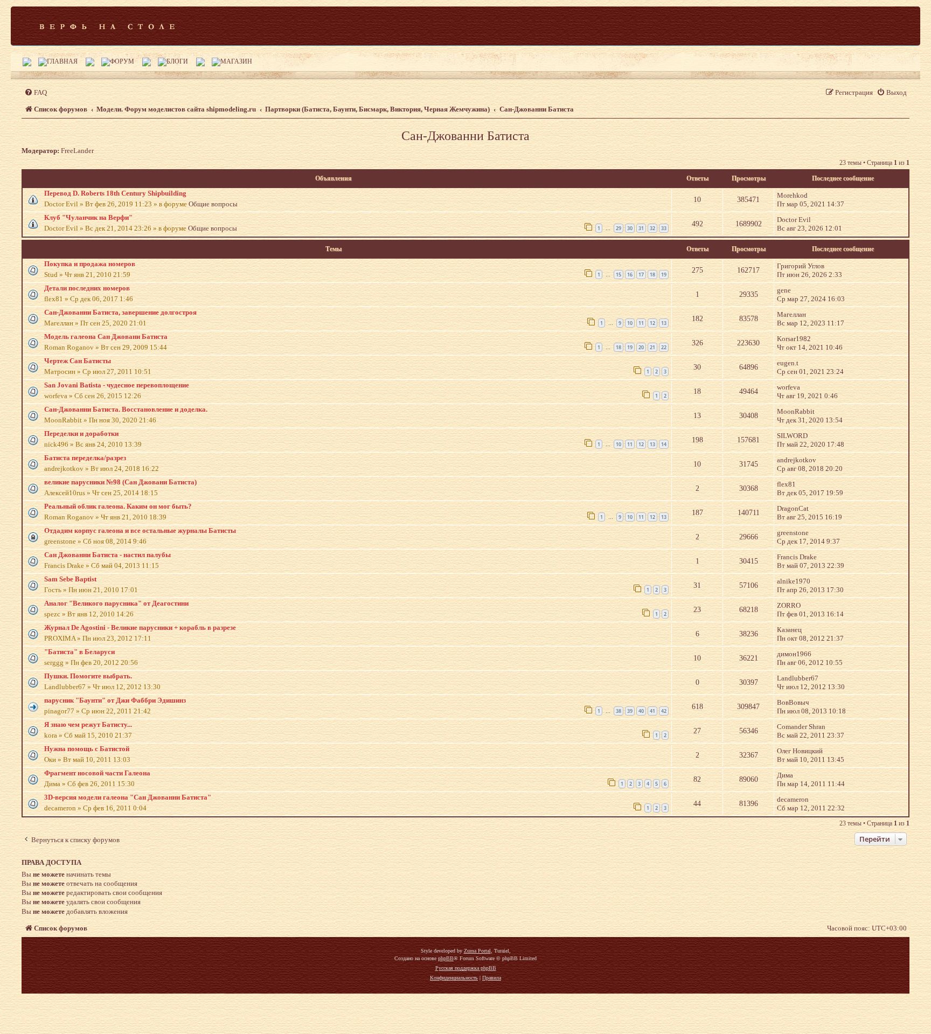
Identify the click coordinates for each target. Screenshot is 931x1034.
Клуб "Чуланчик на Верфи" (88, 217)
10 (630, 323)
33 (663, 228)
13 (663, 323)
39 (630, 710)
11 (641, 323)
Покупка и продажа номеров (89, 264)
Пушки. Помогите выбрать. (88, 676)
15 (618, 274)
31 (641, 228)
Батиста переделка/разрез (85, 458)
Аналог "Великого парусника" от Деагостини (116, 603)
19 (663, 274)
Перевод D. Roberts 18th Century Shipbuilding (115, 193)
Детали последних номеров (87, 288)
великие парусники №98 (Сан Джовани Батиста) (120, 482)
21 (652, 347)
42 (663, 710)
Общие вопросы (213, 204)
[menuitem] (35, 92)
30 (630, 228)
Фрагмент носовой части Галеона (97, 773)
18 (652, 274)
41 (652, 710)
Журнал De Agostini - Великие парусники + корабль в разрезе (140, 627)
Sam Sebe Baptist (70, 579)
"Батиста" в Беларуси (79, 652)
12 (652, 323)
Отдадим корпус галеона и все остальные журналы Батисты (140, 530)
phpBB (446, 958)
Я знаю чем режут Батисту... (88, 724)
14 (663, 444)
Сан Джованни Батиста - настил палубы (107, 555)
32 (652, 228)
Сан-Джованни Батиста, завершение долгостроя (120, 312)
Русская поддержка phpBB (465, 968)
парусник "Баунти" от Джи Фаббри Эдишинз (115, 700)
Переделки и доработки (81, 433)
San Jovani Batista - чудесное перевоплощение (116, 385)
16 (630, 274)
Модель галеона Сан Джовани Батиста (106, 336)
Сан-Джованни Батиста (465, 136)
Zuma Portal (477, 951)
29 (618, 228)
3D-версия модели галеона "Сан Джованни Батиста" (127, 797)
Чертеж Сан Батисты (77, 361)
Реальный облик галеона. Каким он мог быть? (118, 506)
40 (641, 710)
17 (641, 274)
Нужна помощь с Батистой (86, 749)
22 (663, 347)
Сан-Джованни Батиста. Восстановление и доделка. (125, 409)
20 (641, 347)
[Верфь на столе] (107, 26)
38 (618, 710)
